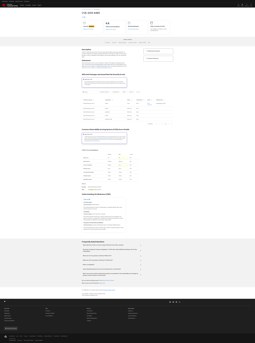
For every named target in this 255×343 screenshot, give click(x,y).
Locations (26, 336)
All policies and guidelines (29, 340)
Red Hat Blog (39, 336)
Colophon (89, 320)
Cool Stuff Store (56, 336)
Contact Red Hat (32, 336)
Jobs (17, 336)
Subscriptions (5, 1)
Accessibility (89, 315)
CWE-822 (86, 199)
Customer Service (8, 318)
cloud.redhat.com (131, 318)
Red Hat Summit (64, 336)
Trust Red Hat (90, 310)
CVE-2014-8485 (97, 9)
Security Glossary (110, 280)
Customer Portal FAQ (49, 313)
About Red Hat (12, 336)
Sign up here (102, 283)
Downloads (11, 1)
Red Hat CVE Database (86, 9)
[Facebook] (176, 302)
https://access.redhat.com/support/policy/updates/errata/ (98, 67)
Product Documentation (9, 320)
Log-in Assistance (49, 315)
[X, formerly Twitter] (179, 302)
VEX (83, 17)
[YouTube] (173, 302)
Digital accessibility (38, 340)
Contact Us (47, 310)
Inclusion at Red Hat (48, 336)
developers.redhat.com (133, 313)
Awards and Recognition (92, 318)
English (242, 6)
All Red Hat (247, 6)
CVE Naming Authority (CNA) (105, 139)
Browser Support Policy (91, 313)
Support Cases (7, 315)
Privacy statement (12, 340)
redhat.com (130, 310)
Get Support (26, 1)
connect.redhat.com (132, 315)
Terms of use (19, 340)
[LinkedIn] (170, 302)
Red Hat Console (19, 1)
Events (21, 336)
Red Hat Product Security (109, 290)
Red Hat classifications (94, 140)
